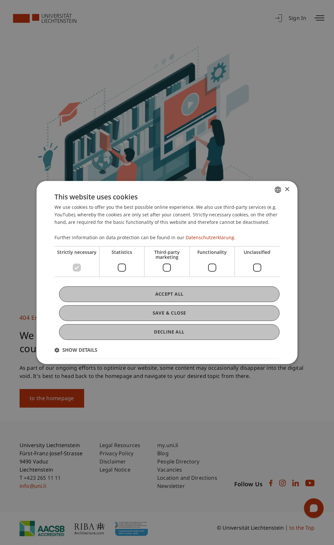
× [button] (286, 189)
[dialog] (167, 272)
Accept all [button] (169, 294)
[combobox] (278, 189)
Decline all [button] (169, 332)
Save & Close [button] (169, 313)
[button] (75, 350)
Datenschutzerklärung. (210, 237)
